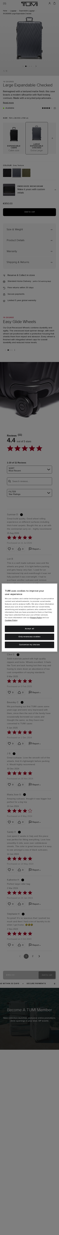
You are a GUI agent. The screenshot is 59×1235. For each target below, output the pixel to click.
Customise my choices (29, 645)
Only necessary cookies (29, 637)
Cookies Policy (11, 620)
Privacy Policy (36, 618)
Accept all (29, 629)
